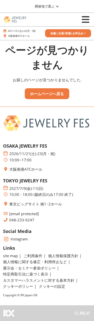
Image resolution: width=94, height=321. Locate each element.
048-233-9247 (21, 220)
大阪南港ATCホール (19, 36)
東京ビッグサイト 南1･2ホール (35, 204)
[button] (68, 33)
